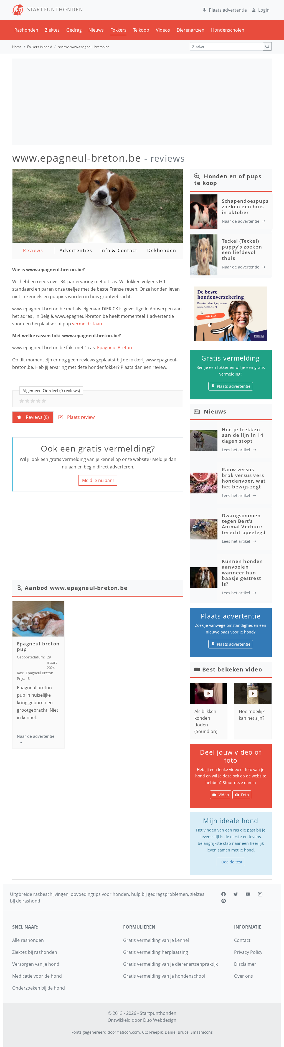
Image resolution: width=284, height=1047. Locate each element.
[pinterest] (223, 901)
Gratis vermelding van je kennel (156, 940)
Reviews (33, 250)
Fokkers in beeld (39, 46)
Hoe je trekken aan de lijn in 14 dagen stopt (242, 435)
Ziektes (52, 30)
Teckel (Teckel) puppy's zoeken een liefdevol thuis (242, 249)
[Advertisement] (142, 102)
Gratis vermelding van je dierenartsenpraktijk (170, 964)
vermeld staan (87, 324)
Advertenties (76, 250)
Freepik (156, 1032)
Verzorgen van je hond (35, 964)
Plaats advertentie (228, 10)
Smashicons (202, 1032)
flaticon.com (128, 1032)
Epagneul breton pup (38, 646)
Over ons (243, 976)
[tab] (33, 417)
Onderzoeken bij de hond (38, 988)
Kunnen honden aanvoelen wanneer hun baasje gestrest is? (242, 572)
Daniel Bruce (177, 1032)
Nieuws (96, 30)
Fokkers (118, 30)
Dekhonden (161, 250)
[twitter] (236, 894)
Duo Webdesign (159, 1020)
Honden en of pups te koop (228, 180)
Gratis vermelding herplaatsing (155, 952)
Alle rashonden (28, 940)
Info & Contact (118, 250)
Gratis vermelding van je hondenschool (164, 976)
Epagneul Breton (114, 347)
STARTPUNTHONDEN (53, 9)
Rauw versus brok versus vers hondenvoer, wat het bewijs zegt (244, 478)
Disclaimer (245, 964)
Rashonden (26, 30)
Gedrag (74, 30)
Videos (163, 30)
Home (17, 46)
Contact (242, 940)
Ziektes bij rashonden (34, 952)
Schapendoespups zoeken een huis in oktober (245, 207)
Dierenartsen (190, 30)
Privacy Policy (248, 952)
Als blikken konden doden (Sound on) (205, 721)
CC (144, 1032)
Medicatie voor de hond (37, 976)
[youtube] (248, 894)
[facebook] (223, 894)
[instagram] (260, 894)
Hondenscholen (227, 30)
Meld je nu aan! (98, 480)
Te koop (141, 30)
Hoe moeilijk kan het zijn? (252, 714)
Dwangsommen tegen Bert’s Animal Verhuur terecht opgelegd (244, 524)
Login (264, 10)
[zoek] (267, 46)
